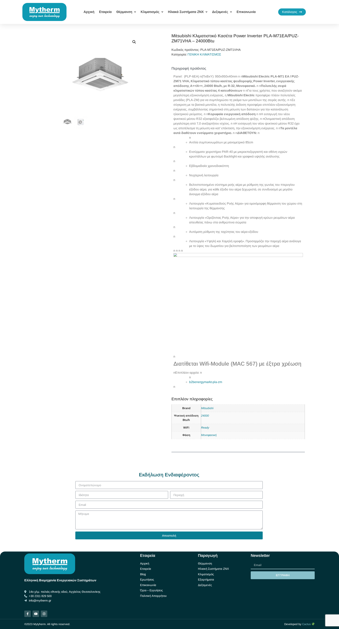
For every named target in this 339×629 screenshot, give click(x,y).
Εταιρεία (105, 12)
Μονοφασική (209, 435)
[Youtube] (36, 614)
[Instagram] (44, 614)
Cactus (307, 624)
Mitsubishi (207, 408)
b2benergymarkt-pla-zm (205, 382)
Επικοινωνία (246, 12)
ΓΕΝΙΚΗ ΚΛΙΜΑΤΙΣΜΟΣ (204, 54)
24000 (205, 415)
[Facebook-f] (27, 614)
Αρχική (89, 12)
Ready (205, 427)
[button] (134, 42)
